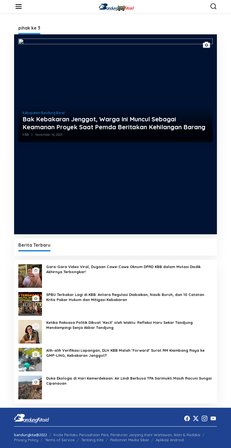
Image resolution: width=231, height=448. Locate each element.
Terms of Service (60, 440)
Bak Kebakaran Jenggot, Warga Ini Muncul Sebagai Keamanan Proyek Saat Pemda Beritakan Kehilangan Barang (114, 123)
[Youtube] (213, 418)
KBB (26, 135)
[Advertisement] (115, 190)
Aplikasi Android (170, 440)
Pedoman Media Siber (129, 440)
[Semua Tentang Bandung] (116, 6)
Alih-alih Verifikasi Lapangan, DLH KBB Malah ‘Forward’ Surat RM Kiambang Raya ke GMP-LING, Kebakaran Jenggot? (125, 353)
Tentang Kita (92, 440)
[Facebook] (187, 418)
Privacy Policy (26, 440)
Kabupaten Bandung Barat (44, 112)
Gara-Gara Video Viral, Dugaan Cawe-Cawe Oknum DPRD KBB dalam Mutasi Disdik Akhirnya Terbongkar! (123, 269)
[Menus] (18, 6)
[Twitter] (195, 418)
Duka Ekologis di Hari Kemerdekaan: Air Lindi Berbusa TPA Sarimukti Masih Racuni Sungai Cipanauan (129, 380)
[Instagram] (204, 418)
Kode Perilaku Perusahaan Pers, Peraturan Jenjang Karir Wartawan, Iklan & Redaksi (127, 435)
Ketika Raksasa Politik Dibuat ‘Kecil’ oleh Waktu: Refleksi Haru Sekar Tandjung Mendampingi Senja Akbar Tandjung (119, 325)
